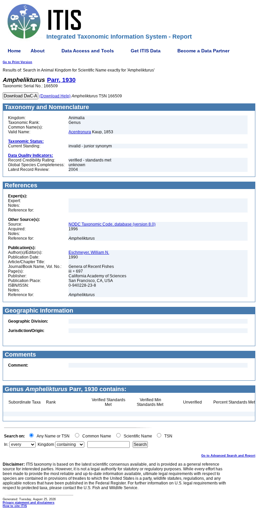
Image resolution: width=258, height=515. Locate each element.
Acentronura (80, 132)
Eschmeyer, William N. (89, 252)
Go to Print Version (17, 62)
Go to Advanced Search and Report (228, 455)
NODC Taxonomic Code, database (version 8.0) (112, 224)
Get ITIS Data (146, 50)
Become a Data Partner (203, 50)
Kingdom (46, 444)
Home (14, 50)
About (38, 50)
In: (6, 444)
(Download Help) (55, 96)
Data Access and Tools (87, 50)
